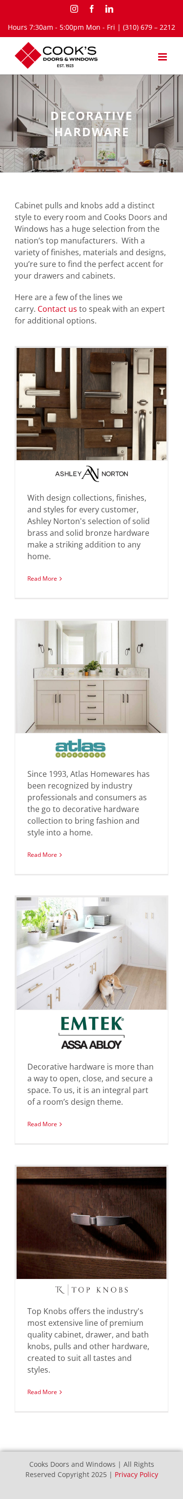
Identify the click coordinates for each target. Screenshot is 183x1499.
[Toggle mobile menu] (163, 57)
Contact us (57, 309)
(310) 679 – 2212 (149, 27)
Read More (42, 578)
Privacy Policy (136, 1474)
